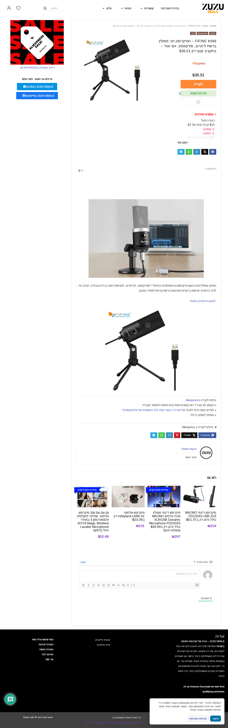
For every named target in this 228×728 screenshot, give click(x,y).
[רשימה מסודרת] (103, 585)
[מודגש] (83, 585)
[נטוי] (88, 585)
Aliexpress (202, 33)
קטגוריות (149, 8)
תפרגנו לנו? (47, 654)
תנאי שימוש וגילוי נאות (42, 639)
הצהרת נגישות (46, 649)
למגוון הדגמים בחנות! (203, 301)
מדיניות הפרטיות (197, 718)
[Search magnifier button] (45, 8)
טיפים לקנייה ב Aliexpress (197, 427)
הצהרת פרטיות (46, 644)
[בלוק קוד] (118, 585)
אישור (216, 718)
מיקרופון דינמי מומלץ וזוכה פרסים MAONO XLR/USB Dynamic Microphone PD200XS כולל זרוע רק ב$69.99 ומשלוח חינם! (164, 521)
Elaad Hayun (189, 448)
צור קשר (49, 659)
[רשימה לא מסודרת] (108, 585)
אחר (193, 33)
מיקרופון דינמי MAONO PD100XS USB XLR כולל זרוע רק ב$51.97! (200, 516)
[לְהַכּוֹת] (98, 585)
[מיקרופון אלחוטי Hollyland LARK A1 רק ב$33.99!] (128, 488)
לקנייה (198, 84)
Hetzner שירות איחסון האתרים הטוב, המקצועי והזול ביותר (112, 722)
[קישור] (123, 585)
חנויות (128, 8)
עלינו (109, 8)
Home (213, 26)
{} (128, 585)
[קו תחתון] (93, 585)
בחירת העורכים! (170, 8)
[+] (133, 585)
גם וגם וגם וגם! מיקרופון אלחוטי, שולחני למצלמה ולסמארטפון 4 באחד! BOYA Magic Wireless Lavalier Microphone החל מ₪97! (93, 521)
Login (83, 562)
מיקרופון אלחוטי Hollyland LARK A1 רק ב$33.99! (129, 516)
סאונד (205, 26)
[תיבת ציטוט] (113, 585)
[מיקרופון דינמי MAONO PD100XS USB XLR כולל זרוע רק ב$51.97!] (199, 488)
